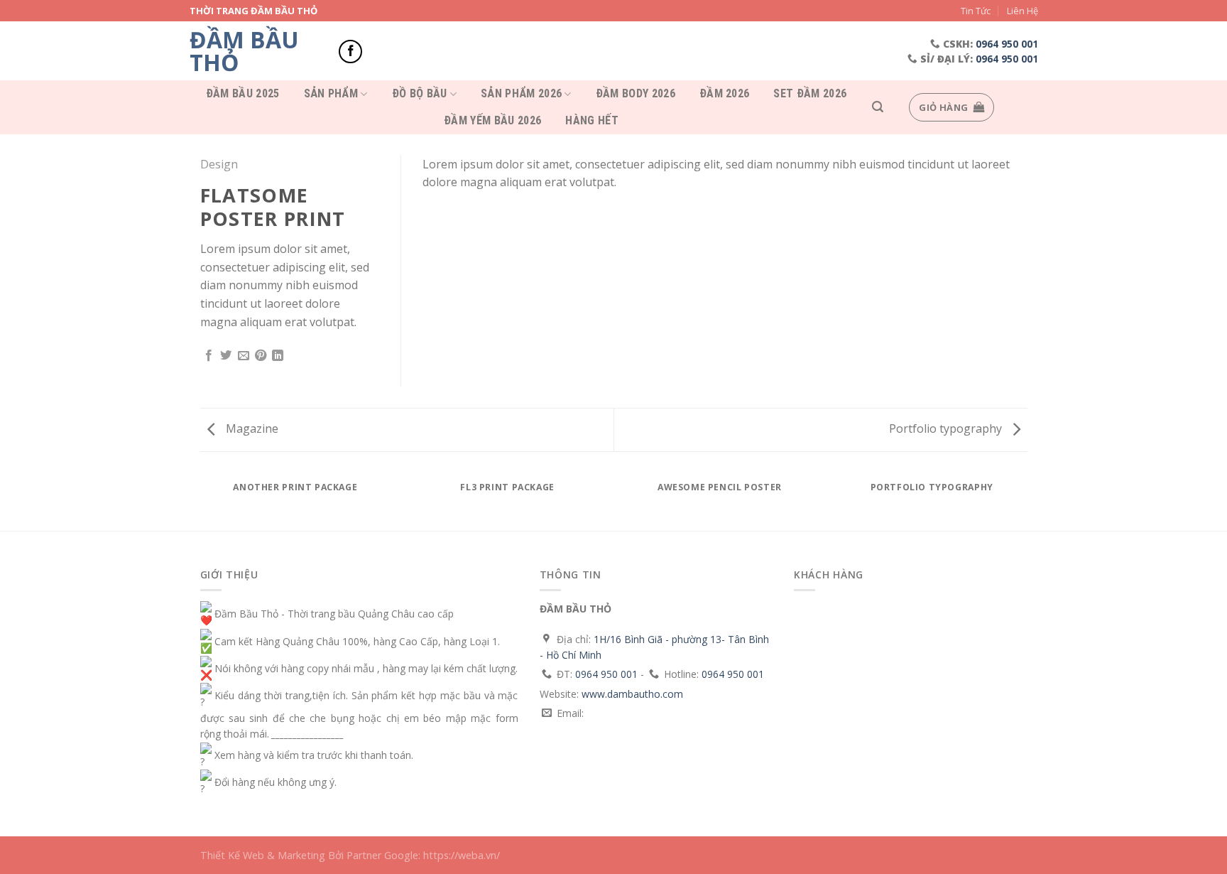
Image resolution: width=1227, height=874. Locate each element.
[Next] (1030, 500)
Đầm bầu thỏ (244, 51)
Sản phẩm (331, 94)
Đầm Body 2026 (635, 93)
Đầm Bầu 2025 (243, 93)
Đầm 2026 (724, 93)
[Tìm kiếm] (877, 107)
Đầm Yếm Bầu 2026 (492, 120)
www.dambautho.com (632, 694)
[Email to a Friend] (243, 356)
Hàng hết (591, 120)
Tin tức (976, 10)
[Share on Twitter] (225, 356)
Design (219, 164)
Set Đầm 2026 (809, 93)
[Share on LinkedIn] (277, 356)
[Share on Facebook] (208, 356)
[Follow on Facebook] (350, 51)
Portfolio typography (947, 428)
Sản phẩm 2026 (521, 94)
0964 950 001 (1007, 43)
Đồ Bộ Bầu (419, 94)
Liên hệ (1022, 10)
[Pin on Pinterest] (260, 356)
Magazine (250, 428)
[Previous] (197, 500)
